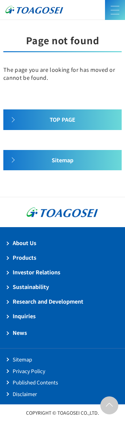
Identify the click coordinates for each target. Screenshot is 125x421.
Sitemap (22, 359)
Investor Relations (36, 272)
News (20, 333)
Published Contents (35, 382)
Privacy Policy (29, 370)
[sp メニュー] (115, 10)
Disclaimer (25, 393)
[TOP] (109, 405)
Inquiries (24, 316)
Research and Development (48, 301)
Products (24, 257)
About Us (24, 243)
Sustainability (31, 287)
